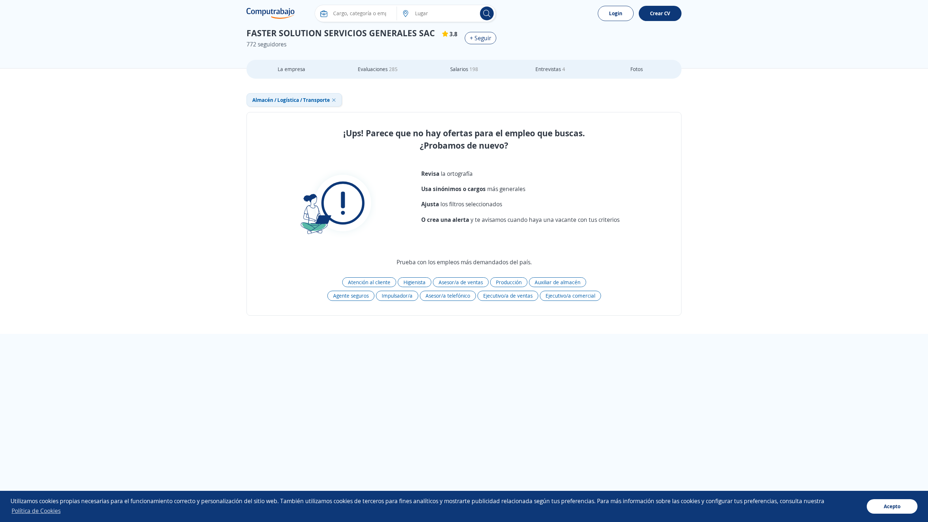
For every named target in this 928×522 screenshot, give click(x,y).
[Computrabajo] (270, 13)
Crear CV (660, 13)
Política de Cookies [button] (36, 511)
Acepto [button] (892, 506)
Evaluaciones (378, 69)
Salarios (464, 69)
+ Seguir (480, 38)
